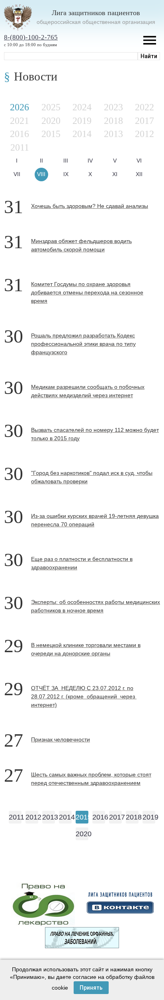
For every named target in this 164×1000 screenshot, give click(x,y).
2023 (113, 107)
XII (139, 174)
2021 (19, 121)
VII (17, 174)
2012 (144, 134)
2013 (113, 134)
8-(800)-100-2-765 (31, 37)
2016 (19, 134)
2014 (82, 134)
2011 (19, 147)
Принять (91, 987)
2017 (144, 121)
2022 (144, 107)
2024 (82, 107)
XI (114, 174)
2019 (82, 121)
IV (90, 160)
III (65, 160)
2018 (113, 121)
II (41, 160)
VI (139, 160)
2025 (51, 107)
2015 (51, 134)
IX (65, 174)
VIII (41, 174)
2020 (51, 121)
